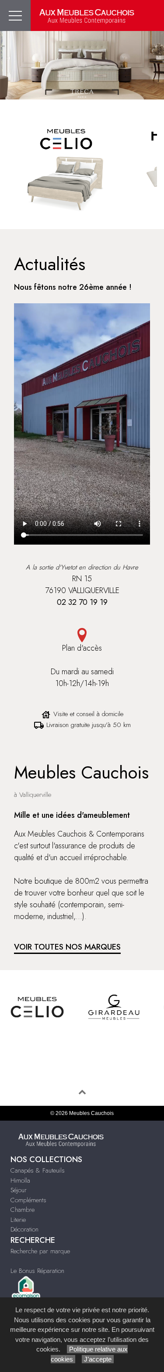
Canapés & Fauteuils (37, 1170)
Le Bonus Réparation (37, 1271)
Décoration (24, 1229)
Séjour (18, 1190)
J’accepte (97, 1359)
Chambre (22, 1209)
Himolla (20, 1180)
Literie (18, 1220)
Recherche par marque (40, 1251)
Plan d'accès (82, 648)
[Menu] (15, 15)
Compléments (28, 1200)
